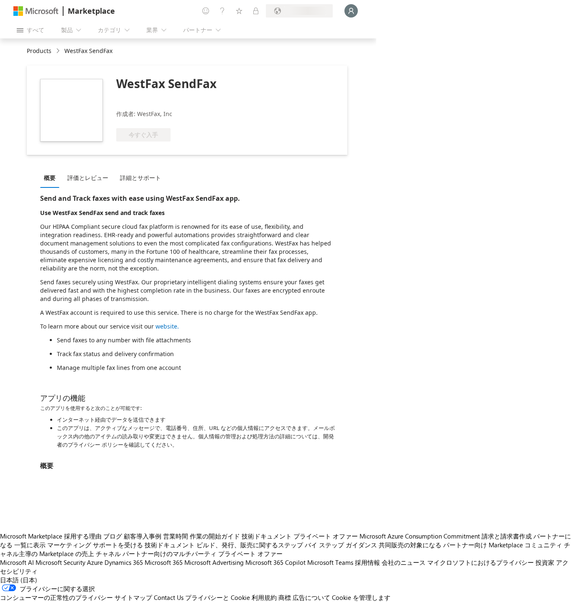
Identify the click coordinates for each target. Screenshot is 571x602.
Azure (95, 562)
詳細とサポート (140, 178)
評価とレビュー (87, 178)
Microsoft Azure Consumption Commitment (419, 536)
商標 (284, 597)
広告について (311, 597)
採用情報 (367, 562)
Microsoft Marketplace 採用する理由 (51, 536)
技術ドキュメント (267, 536)
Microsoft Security (60, 562)
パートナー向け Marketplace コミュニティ (502, 545)
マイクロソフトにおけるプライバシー (480, 562)
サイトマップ (133, 597)
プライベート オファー (325, 536)
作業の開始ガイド (215, 536)
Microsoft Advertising (214, 562)
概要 (50, 178)
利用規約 (264, 597)
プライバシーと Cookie (217, 597)
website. (167, 326)
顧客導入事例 (142, 536)
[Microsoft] (36, 11)
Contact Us (169, 597)
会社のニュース (404, 562)
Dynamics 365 (124, 562)
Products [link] (39, 51)
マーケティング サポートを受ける (95, 545)
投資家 (544, 562)
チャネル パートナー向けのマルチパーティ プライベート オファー (189, 553)
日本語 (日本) (18, 580)
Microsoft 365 (164, 562)
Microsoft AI (17, 562)
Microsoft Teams (330, 562)
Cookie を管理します (361, 597)
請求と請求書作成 (507, 536)
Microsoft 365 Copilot (275, 562)
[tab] (52, 177)
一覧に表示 (30, 545)
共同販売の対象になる (410, 545)
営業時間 (175, 536)
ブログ (112, 536)
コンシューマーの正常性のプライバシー (56, 597)
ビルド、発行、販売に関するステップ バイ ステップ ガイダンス (286, 545)
